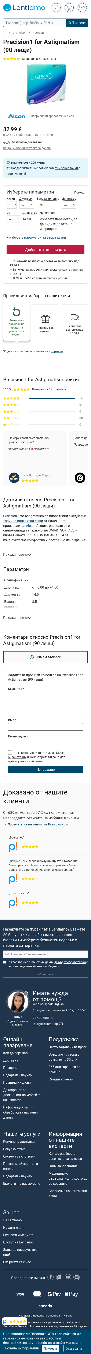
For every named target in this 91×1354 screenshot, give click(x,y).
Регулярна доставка (19, 1141)
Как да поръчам (15, 1053)
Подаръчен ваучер (17, 1075)
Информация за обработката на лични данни (20, 1112)
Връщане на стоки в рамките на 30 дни (64, 1057)
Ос (8, 213)
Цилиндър (69, 198)
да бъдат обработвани (70, 962)
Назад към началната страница (39, 1315)
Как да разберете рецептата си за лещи (65, 1156)
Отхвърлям (74, 1348)
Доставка (10, 1060)
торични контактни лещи (23, 520)
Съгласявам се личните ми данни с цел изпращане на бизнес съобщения (47, 964)
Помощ (79, 192)
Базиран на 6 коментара (39, 59)
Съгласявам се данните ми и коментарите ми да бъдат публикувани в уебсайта (36, 757)
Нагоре (67, 1315)
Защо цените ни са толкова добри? (27, 148)
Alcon (22, 33)
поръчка (57, 351)
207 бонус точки (67, 168)
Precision (38, 33)
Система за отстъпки (19, 1156)
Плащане (10, 1067)
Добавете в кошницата (45, 249)
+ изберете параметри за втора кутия (36, 237)
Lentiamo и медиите (18, 1234)
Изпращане (46, 769)
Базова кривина (48, 198)
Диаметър (29, 213)
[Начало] (5, 32)
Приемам (50, 1348)
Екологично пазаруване (21, 1183)
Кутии (11, 198)
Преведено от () (27, 449)
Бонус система (14, 1149)
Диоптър (25, 198)
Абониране (45, 974)
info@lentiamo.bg (45, 1024)
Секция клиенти (61, 1079)
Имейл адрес (18, 736)
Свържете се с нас (17, 1262)
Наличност (47, 212)
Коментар (16, 689)
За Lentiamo (12, 1220)
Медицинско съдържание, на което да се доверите (68, 1178)
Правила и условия (18, 1082)
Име (12, 720)
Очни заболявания (63, 1166)
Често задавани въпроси (68, 1047)
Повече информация (22, 1348)
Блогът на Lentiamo (18, 1242)
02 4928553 (41, 1018)
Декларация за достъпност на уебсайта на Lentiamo (22, 1094)
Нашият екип (13, 1227)
